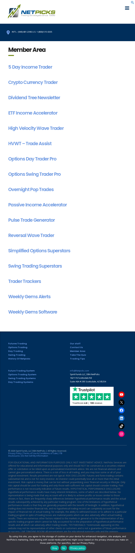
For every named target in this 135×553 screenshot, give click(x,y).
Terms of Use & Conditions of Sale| (41, 453)
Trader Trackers (24, 281)
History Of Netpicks (19, 358)
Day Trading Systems (20, 382)
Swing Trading (16, 354)
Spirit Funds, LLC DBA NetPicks (30, 450)
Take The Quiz (78, 354)
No (63, 548)
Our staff (75, 343)
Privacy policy (77, 548)
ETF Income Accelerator (32, 113)
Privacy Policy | (15, 453)
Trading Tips (77, 358)
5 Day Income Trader (30, 67)
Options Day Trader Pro (32, 159)
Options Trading (17, 347)
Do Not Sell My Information (35, 455)
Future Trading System (21, 370)
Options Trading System (22, 374)
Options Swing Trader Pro (34, 174)
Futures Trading (17, 343)
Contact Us (76, 347)
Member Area (77, 351)
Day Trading (15, 351)
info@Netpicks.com (79, 370)
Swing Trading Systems (22, 378)
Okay (54, 548)
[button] (132, 3)
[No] (131, 542)
